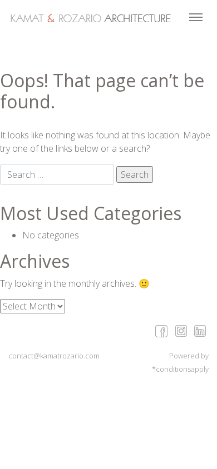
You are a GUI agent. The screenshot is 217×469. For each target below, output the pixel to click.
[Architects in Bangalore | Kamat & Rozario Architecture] (90, 18)
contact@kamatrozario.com (54, 356)
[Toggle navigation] (196, 18)
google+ (180, 331)
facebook (161, 331)
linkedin (200, 331)
